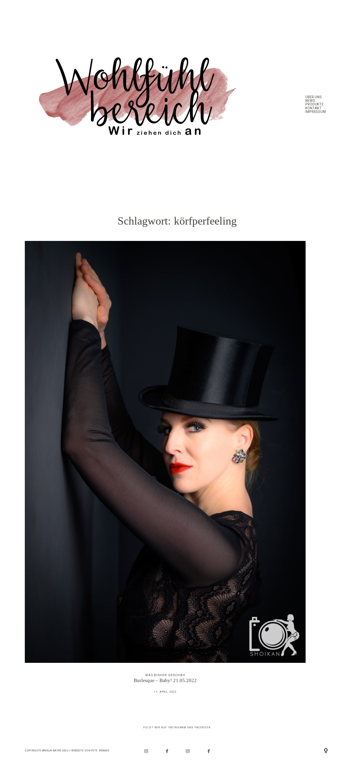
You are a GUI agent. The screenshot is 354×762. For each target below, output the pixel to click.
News (310, 101)
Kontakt (313, 108)
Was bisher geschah (165, 675)
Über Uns (313, 97)
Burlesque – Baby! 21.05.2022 (165, 471)
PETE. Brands (100, 750)
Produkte (314, 104)
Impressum (315, 112)
